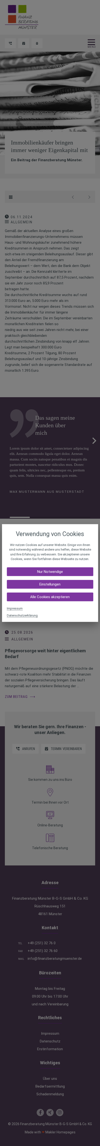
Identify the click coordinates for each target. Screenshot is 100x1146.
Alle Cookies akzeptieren (50, 597)
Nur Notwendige (50, 571)
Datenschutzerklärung (22, 615)
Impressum (15, 608)
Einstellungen (49, 584)
